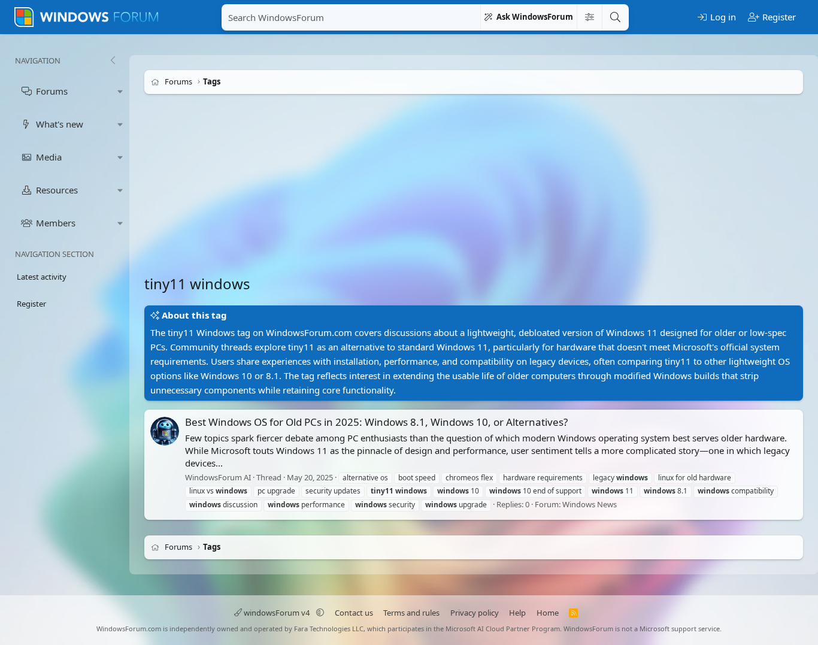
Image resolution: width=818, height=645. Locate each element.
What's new (59, 124)
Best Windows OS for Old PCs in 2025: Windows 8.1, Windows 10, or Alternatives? (376, 422)
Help (517, 612)
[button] (120, 91)
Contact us (354, 612)
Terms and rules (411, 612)
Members (55, 223)
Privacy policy (474, 612)
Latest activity (41, 276)
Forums (52, 91)
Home (548, 612)
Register (31, 303)
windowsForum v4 (276, 612)
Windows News (589, 504)
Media (49, 157)
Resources (57, 190)
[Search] (615, 17)
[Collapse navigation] (112, 60)
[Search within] (589, 17)
